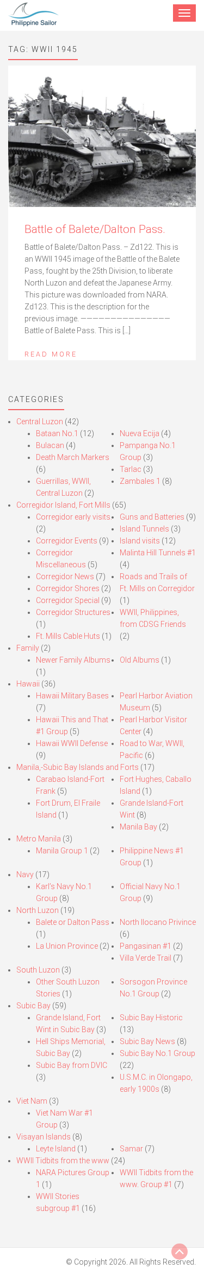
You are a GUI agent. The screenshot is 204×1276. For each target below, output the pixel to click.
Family (27, 648)
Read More (50, 354)
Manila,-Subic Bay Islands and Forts (77, 767)
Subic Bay (33, 1005)
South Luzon (38, 970)
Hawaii (28, 683)
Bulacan (50, 445)
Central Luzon (39, 421)
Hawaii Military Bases (72, 695)
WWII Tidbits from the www (62, 1160)
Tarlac (130, 469)
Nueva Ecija (139, 433)
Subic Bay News (147, 1041)
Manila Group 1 (62, 850)
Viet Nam (31, 1101)
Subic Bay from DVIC (71, 1065)
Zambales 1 (140, 481)
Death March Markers (72, 457)
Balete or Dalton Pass (72, 922)
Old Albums (139, 660)
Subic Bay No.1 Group (157, 1053)
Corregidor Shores (68, 588)
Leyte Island (56, 1148)
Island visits (140, 540)
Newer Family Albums (73, 660)
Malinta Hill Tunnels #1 (158, 552)
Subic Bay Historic (151, 1017)
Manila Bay (138, 826)
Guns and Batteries (152, 517)
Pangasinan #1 (145, 946)
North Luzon (37, 910)
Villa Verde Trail (145, 958)
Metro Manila (38, 838)
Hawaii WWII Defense (72, 743)
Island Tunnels (144, 528)
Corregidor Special (68, 600)
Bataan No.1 (57, 433)
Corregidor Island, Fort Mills (63, 505)
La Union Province (67, 946)
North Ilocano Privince (158, 922)
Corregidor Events (66, 540)
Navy (25, 874)
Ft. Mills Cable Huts (68, 636)
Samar (131, 1148)
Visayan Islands (43, 1136)
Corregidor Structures (73, 612)
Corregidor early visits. (74, 517)
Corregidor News (65, 576)
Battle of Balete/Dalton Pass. (94, 229)
